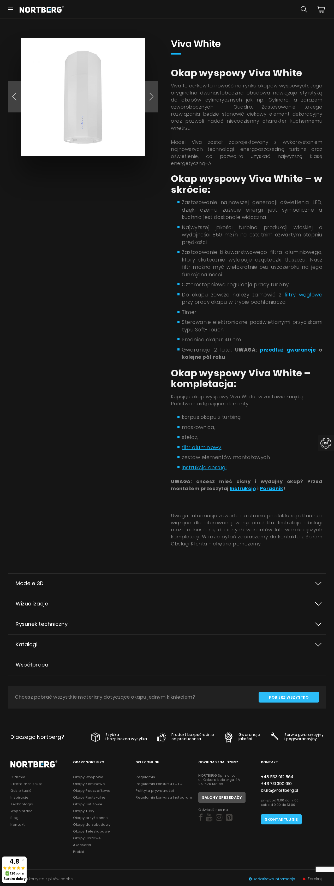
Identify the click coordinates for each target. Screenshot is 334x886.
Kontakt (17, 824)
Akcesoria (82, 844)
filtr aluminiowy (201, 447)
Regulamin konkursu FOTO (159, 783)
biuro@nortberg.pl (279, 790)
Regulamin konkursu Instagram (164, 797)
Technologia (21, 804)
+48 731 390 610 (276, 784)
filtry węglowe (303, 294)
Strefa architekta (26, 783)
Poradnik (271, 488)
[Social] (200, 817)
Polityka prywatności (155, 790)
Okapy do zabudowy (92, 824)
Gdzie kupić (21, 790)
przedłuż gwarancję (288, 349)
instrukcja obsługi (204, 467)
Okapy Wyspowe (88, 777)
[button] (14, 96)
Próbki (78, 851)
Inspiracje (19, 797)
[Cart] (321, 9)
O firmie (17, 777)
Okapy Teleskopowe (91, 831)
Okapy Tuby (83, 810)
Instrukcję (243, 488)
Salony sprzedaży (222, 797)
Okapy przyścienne (90, 817)
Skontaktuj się (281, 819)
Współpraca (32, 664)
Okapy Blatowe (87, 838)
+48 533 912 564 (277, 777)
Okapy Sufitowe (87, 804)
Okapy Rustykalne (89, 797)
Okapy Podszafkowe (92, 790)
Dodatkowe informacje (274, 879)
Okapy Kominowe (89, 783)
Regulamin (145, 777)
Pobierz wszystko (289, 697)
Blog (14, 817)
